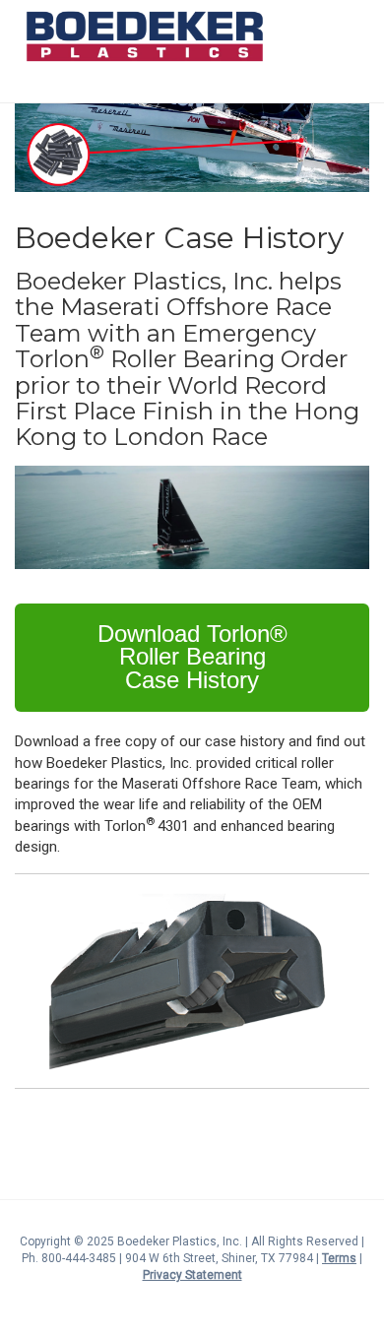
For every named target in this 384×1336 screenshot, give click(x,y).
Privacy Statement (192, 1275)
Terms (339, 1258)
